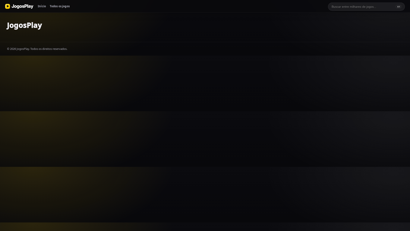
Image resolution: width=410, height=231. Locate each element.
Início (42, 6)
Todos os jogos (60, 6)
